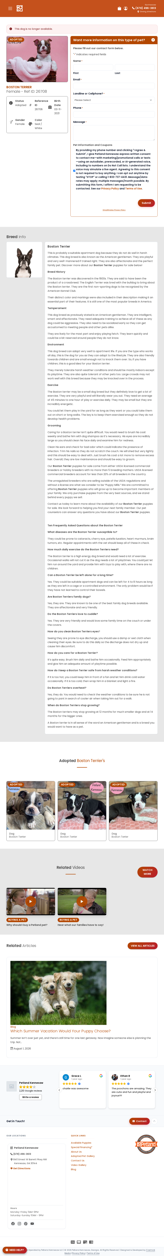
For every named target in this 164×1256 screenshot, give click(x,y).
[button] (155, 1090)
